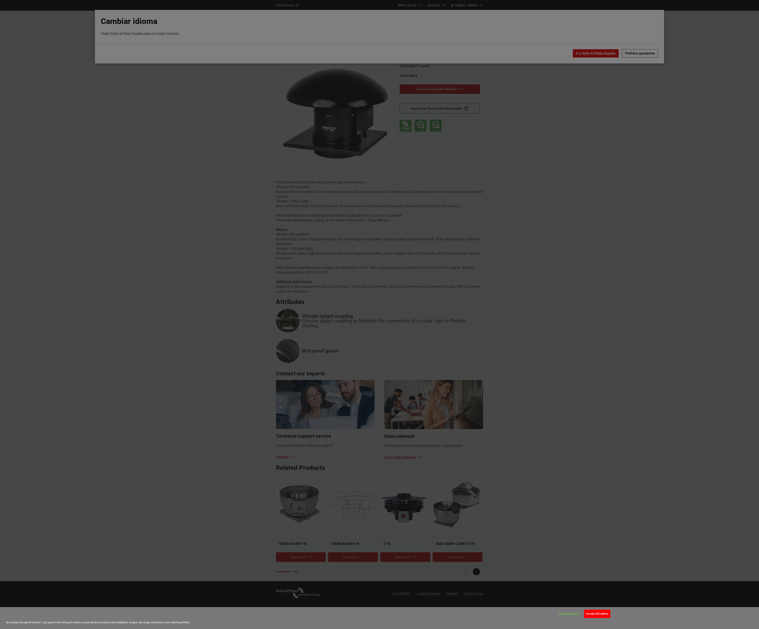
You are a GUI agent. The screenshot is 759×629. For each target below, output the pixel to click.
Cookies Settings (568, 613)
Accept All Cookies (597, 613)
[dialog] (379, 618)
